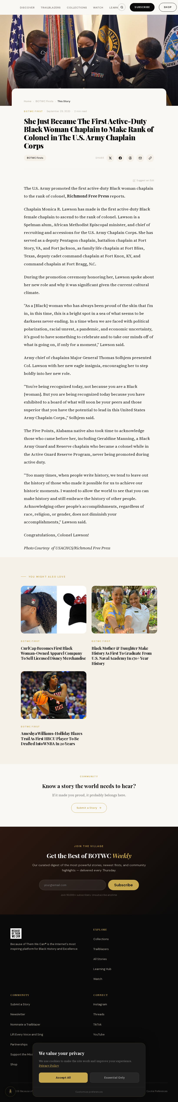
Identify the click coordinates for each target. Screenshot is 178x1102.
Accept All (63, 1077)
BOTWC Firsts (44, 101)
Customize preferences (89, 1091)
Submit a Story (89, 808)
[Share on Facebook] (120, 158)
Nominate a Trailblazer (25, 1024)
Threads (98, 1014)
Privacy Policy (49, 1066)
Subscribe (142, 7)
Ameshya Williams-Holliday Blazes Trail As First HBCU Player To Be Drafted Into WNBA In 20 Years (51, 738)
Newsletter (17, 1014)
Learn (113, 7)
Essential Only (114, 1077)
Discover (27, 7)
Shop (167, 7)
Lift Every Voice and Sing (26, 1034)
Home (27, 101)
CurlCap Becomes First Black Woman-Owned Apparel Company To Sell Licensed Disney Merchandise (53, 653)
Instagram (100, 1004)
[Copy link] (150, 158)
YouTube (99, 1034)
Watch (98, 7)
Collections (77, 7)
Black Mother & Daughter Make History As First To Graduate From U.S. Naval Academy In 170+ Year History (122, 656)
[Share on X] (110, 158)
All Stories (100, 959)
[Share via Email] (140, 158)
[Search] (121, 7)
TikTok (97, 1024)
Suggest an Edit (145, 180)
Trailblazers (51, 7)
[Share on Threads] (130, 158)
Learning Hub (102, 969)
